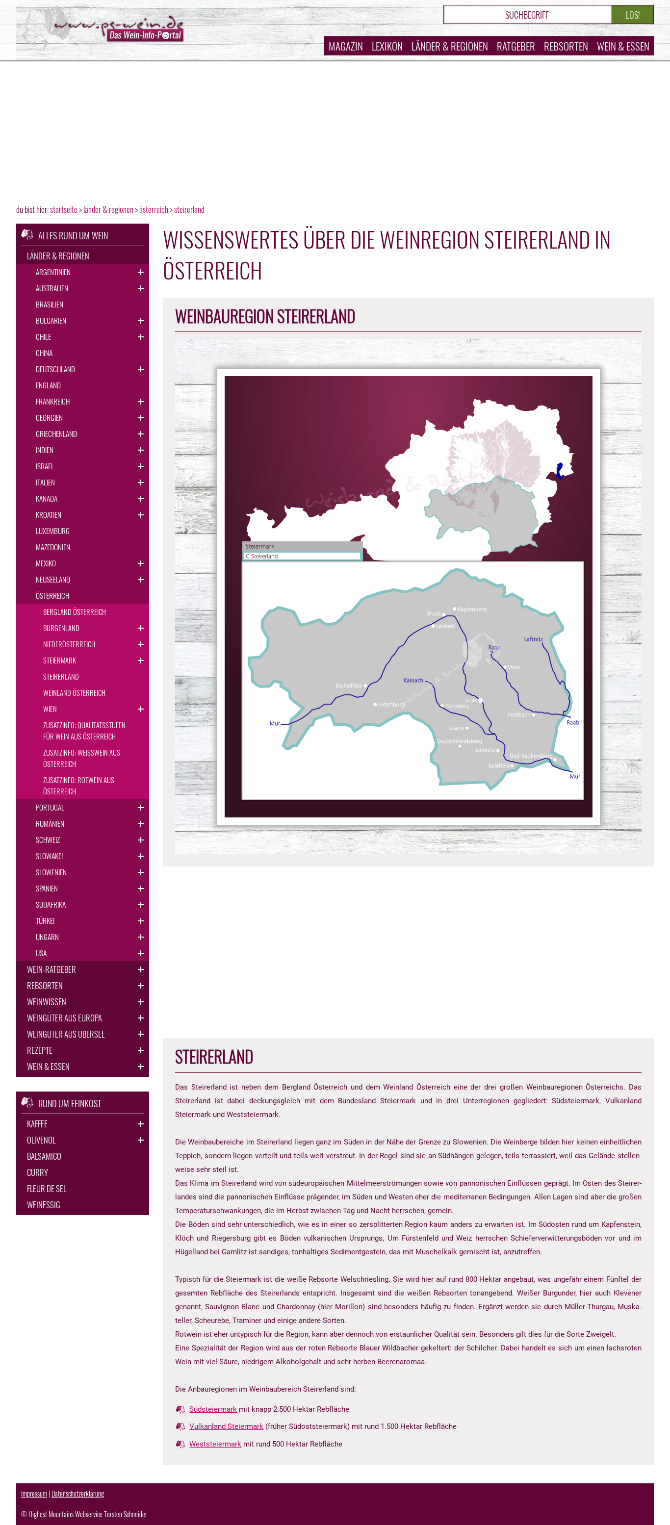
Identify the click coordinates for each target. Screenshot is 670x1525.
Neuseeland (53, 579)
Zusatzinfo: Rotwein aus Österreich (78, 785)
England (48, 385)
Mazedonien (53, 546)
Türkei (45, 920)
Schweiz (48, 839)
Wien (50, 708)
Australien (52, 287)
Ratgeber (516, 45)
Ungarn (47, 936)
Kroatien (48, 514)
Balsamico (44, 1156)
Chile (43, 336)
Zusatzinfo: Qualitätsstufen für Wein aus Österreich (84, 730)
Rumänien (50, 823)
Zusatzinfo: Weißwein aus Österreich (81, 758)
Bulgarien (51, 320)
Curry (37, 1172)
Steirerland (61, 676)
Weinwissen (46, 1001)
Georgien (49, 417)
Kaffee (37, 1124)
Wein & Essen (623, 45)
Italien (45, 482)
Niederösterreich (69, 643)
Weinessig (43, 1204)
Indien (44, 449)
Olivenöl (41, 1140)
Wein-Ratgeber (51, 969)
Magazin (346, 45)
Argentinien (53, 271)
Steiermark (59, 660)
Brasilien (49, 304)
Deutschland (55, 368)
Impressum (34, 1493)
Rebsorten (566, 45)
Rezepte (39, 1050)
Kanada (46, 498)
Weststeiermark (215, 1444)
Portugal (50, 807)
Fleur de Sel (46, 1188)
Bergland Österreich (74, 611)
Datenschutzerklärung (78, 1493)
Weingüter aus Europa (64, 1018)
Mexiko (46, 563)
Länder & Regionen (450, 45)
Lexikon (387, 45)
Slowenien (51, 871)
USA (41, 952)
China (44, 352)
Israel (45, 465)
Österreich (52, 595)
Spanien (47, 888)
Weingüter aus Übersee (66, 1034)
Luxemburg (53, 530)
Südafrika (51, 904)
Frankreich (53, 401)
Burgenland (61, 627)
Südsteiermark (213, 1409)
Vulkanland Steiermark (226, 1426)
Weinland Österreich (74, 692)
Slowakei (49, 855)
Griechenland (56, 433)
